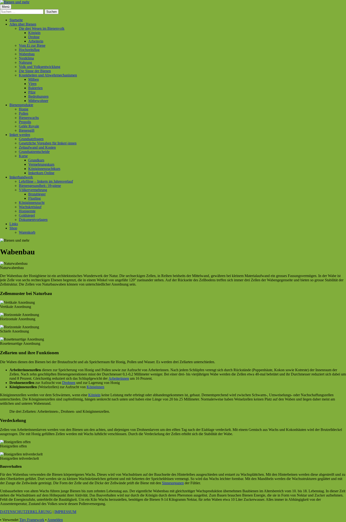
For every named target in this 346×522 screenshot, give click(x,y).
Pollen (23, 113)
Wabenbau (27, 54)
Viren (32, 84)
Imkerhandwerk (21, 177)
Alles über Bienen (22, 24)
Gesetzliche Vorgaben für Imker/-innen (47, 143)
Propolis (25, 122)
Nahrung (25, 62)
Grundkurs (36, 160)
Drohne (34, 37)
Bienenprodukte (21, 105)
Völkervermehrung (33, 190)
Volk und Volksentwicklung (39, 67)
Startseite (16, 20)
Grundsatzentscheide (34, 152)
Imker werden (19, 135)
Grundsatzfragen (31, 139)
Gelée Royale (29, 126)
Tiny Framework (31, 520)
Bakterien (35, 88)
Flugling (34, 198)
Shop (13, 228)
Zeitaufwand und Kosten (37, 147)
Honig (23, 109)
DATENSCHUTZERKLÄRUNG (26, 512)
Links (13, 224)
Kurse (23, 156)
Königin (34, 33)
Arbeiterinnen (119, 378)
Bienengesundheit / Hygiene (40, 186)
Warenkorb (27, 232)
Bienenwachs (29, 118)
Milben (33, 79)
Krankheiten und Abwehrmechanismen (48, 75)
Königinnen (95, 387)
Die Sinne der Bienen (35, 71)
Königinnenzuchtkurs (44, 169)
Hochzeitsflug (29, 50)
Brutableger (37, 194)
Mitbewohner (38, 101)
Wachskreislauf (30, 207)
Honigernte (27, 211)
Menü (5, 6)
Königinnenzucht (31, 203)
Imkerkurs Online (41, 173)
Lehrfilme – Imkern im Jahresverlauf (46, 181)
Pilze (32, 92)
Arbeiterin (35, 41)
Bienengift (26, 130)
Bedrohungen (38, 96)
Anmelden (55, 520)
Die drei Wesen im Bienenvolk (41, 28)
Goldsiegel (27, 215)
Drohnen (68, 383)
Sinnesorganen (173, 483)
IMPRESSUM (65, 512)
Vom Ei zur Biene (32, 45)
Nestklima (26, 58)
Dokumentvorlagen (33, 220)
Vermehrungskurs (41, 164)
